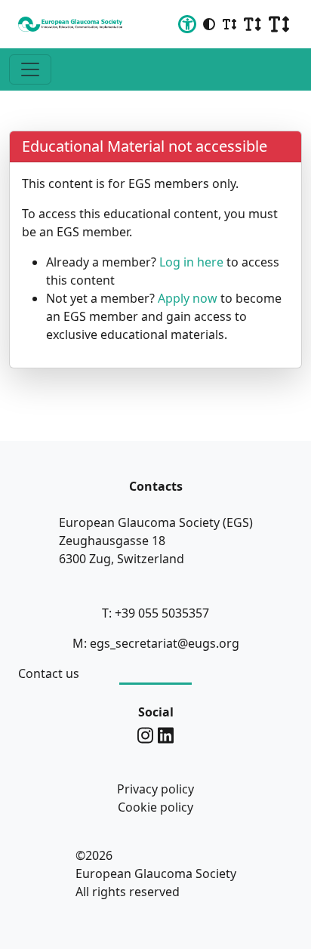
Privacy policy (155, 789)
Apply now (187, 298)
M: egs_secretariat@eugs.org (155, 643)
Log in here (191, 262)
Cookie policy (155, 807)
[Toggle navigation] (30, 69)
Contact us (48, 673)
